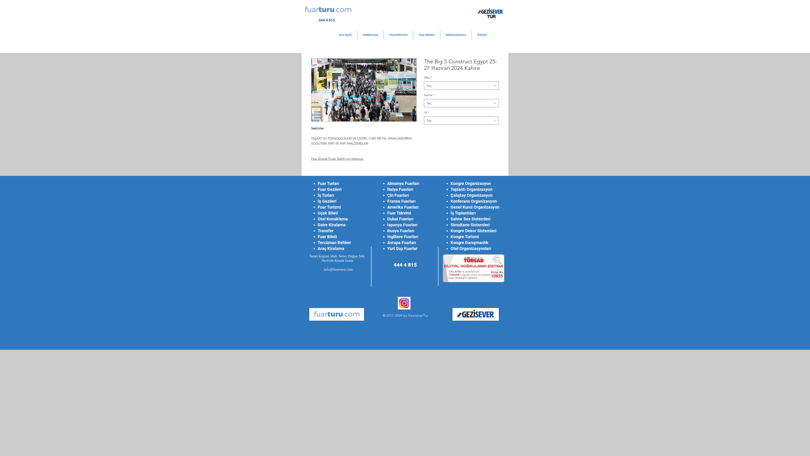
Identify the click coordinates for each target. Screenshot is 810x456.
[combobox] (461, 85)
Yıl (426, 112)
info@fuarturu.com (338, 269)
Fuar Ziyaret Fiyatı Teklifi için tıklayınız (337, 159)
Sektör (429, 95)
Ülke (428, 77)
